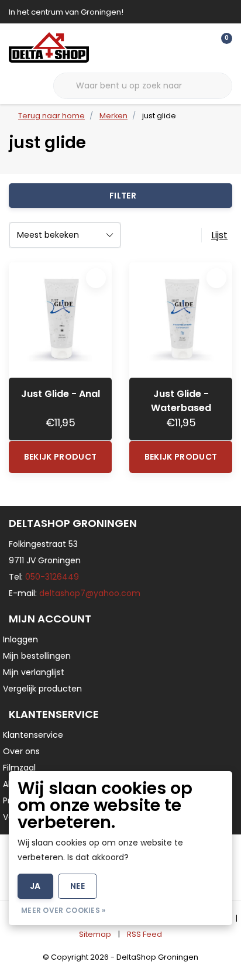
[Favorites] (199, 46)
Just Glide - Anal (60, 394)
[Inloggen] (177, 46)
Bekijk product (60, 457)
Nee (77, 886)
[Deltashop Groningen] (49, 47)
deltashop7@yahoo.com (89, 593)
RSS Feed (144, 934)
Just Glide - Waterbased (181, 401)
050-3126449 (52, 577)
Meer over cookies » (63, 910)
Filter (122, 195)
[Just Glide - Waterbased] (180, 320)
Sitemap (95, 934)
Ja (35, 886)
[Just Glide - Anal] (60, 320)
